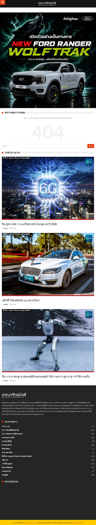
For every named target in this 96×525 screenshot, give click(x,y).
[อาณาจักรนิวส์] (48, 3)
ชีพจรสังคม (6, 449)
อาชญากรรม (6, 471)
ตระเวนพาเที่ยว (7, 452)
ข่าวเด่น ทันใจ (7, 445)
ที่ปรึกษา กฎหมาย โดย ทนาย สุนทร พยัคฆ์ (16, 158)
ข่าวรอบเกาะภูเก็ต (8, 437)
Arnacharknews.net (31, 523)
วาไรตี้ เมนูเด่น (7, 464)
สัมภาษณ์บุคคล (7, 467)
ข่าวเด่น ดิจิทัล (7, 441)
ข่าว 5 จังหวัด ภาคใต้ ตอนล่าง (12, 434)
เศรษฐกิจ (5, 475)
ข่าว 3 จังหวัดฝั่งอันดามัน (10, 430)
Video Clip (6, 426)
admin (6, 228)
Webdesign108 (77, 523)
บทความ (5, 460)
